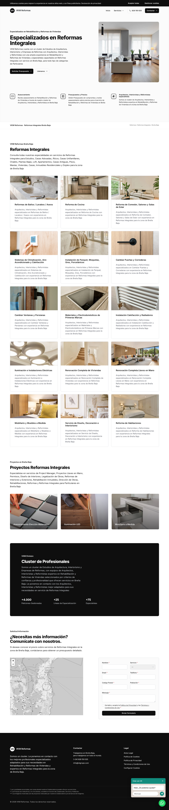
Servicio (134, 663)
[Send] (162, 794)
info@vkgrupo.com (81, 763)
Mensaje (106, 693)
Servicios (117, 11)
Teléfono (134, 673)
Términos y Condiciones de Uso (137, 764)
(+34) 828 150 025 (80, 759)
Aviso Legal (128, 753)
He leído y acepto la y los (127, 706)
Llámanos (41, 71)
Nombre (105, 663)
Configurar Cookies (132, 768)
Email (104, 673)
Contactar (151, 11)
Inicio (108, 11)
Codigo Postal (108, 683)
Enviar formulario (129, 713)
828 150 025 (137, 11)
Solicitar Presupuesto (20, 71)
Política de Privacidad (128, 705)
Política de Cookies (132, 757)
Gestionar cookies (152, 3)
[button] (46, 686)
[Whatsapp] (162, 803)
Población (134, 683)
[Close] (162, 781)
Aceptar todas (133, 3)
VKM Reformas (23, 10)
